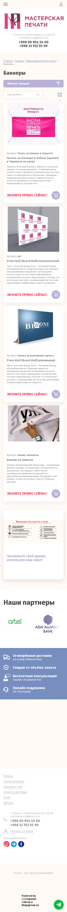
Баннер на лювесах (20, 459)
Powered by (29, 895)
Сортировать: (14, 94)
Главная (8, 60)
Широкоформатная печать (41, 60)
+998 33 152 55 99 (33, 46)
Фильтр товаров (18, 83)
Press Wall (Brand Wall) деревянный (31, 360)
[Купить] (56, 195)
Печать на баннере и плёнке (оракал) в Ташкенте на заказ (33, 159)
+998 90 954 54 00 (33, 42)
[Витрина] (60, 94)
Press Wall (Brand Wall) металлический (33, 261)
